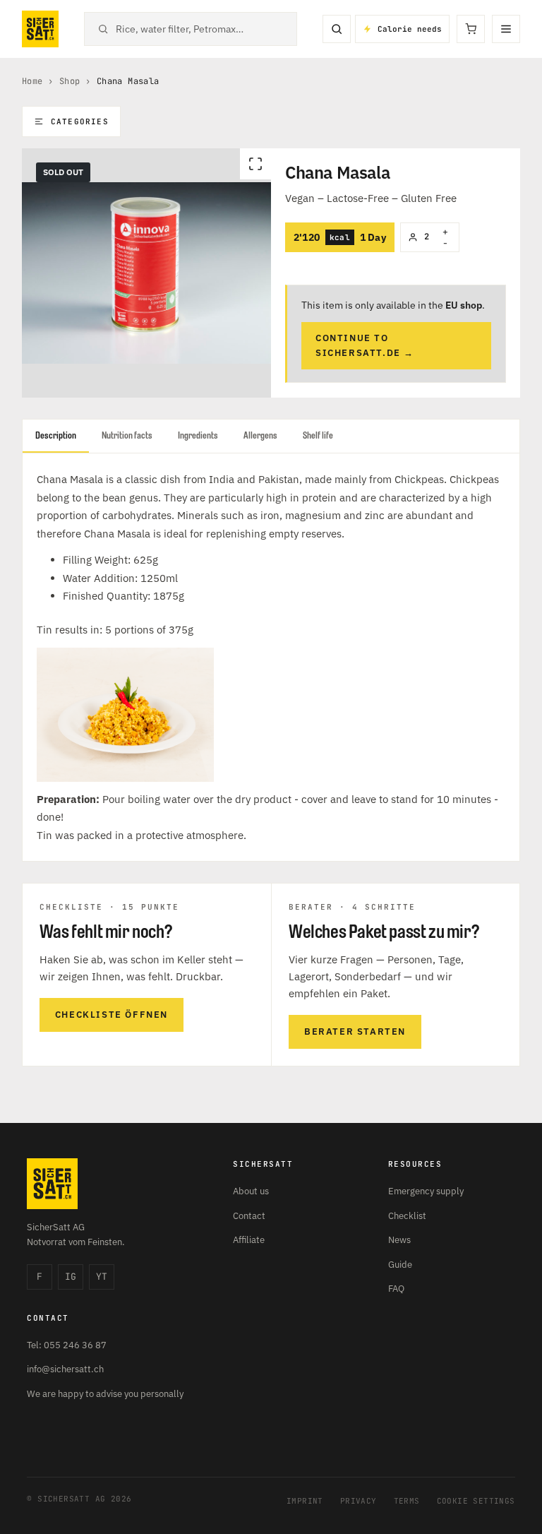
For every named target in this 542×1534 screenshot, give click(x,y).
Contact (249, 1216)
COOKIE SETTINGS (476, 1501)
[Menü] (506, 29)
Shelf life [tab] (318, 435)
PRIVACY (358, 1501)
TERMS (407, 1501)
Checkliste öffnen (111, 1015)
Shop (69, 81)
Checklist (407, 1216)
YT (101, 1277)
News (399, 1240)
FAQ (396, 1289)
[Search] (337, 29)
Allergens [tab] (260, 435)
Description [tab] (55, 435)
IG (70, 1277)
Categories (80, 121)
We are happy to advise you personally (105, 1394)
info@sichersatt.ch (65, 1369)
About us (251, 1191)
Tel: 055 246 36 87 (67, 1345)
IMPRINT (305, 1501)
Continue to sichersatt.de (364, 345)
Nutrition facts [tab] (127, 435)
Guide (400, 1265)
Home (32, 81)
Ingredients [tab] (198, 435)
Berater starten (355, 1031)
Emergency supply (426, 1191)
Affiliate (249, 1240)
